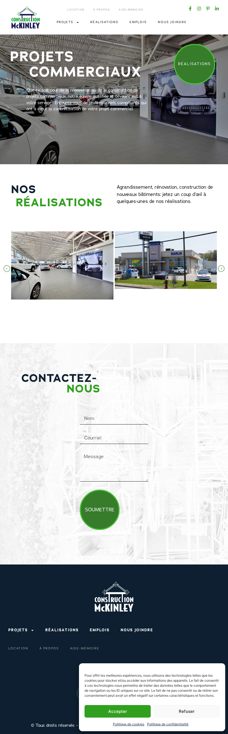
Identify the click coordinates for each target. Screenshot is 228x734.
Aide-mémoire (131, 9)
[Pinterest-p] (208, 8)
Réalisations (104, 22)
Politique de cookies (128, 724)
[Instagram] (199, 8)
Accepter (117, 711)
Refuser (187, 711)
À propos (101, 9)
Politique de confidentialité (168, 724)
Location (76, 9)
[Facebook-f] (190, 8)
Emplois (138, 22)
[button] (7, 269)
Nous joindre (172, 22)
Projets (65, 22)
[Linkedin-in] (216, 8)
